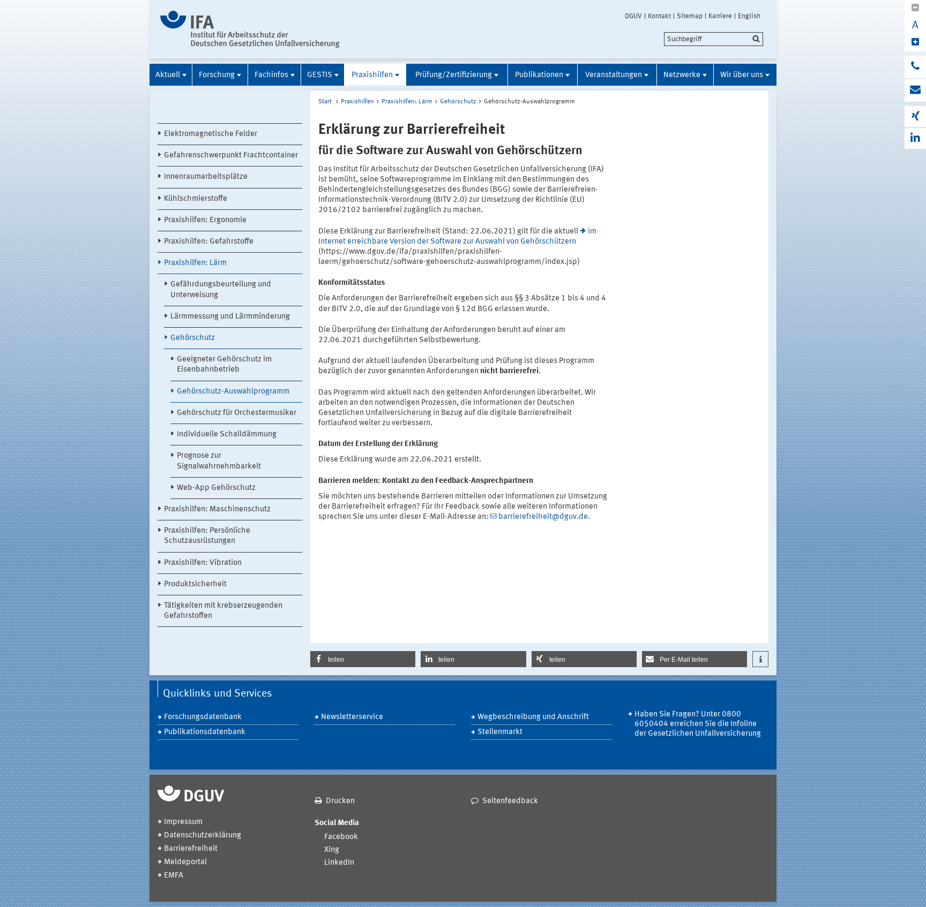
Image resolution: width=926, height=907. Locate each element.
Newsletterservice (352, 717)
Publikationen (539, 75)
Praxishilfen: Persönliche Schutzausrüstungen (207, 536)
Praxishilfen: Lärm (195, 263)
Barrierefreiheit (191, 849)
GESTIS (319, 75)
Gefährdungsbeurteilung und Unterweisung (220, 290)
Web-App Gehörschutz (216, 488)
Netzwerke (681, 75)
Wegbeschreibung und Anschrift (533, 717)
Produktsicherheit (195, 584)
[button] (362, 659)
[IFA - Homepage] (250, 29)
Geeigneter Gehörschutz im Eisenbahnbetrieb (224, 365)
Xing (331, 850)
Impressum (183, 822)
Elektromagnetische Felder (210, 134)
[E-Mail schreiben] (915, 90)
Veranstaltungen (613, 75)
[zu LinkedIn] (915, 138)
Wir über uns (741, 75)
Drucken (340, 801)
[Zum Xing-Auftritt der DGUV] (915, 116)
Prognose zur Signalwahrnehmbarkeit (219, 461)
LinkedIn (339, 863)
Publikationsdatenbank (204, 732)
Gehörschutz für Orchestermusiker (236, 413)
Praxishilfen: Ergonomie (205, 220)
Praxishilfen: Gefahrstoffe (208, 242)
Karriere (720, 16)
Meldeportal (185, 862)
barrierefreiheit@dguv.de (543, 517)
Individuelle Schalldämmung (227, 434)
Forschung (217, 75)
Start (325, 102)
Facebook (341, 837)
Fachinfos (271, 75)
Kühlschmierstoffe (195, 199)
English (749, 16)
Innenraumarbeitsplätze (206, 177)
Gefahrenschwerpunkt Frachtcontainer (231, 156)
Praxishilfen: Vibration (203, 563)
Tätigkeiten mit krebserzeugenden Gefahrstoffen (223, 611)
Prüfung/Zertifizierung (453, 75)
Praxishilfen (372, 75)
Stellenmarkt (499, 732)
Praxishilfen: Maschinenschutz (217, 509)
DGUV (633, 16)
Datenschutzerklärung (202, 836)
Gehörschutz (192, 338)
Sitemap (690, 16)
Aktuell (167, 75)
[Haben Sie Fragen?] (915, 67)
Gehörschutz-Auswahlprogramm (233, 392)
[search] (713, 39)
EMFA (173, 876)
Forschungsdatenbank (203, 717)
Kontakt (659, 16)
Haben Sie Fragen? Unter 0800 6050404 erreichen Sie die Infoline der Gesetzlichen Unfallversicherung (697, 724)
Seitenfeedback (510, 801)
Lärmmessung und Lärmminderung (230, 317)
